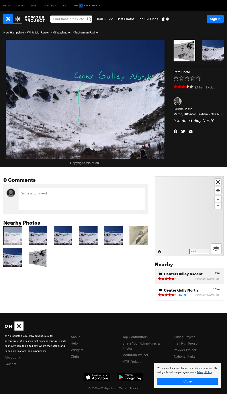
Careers (10, 364)
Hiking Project (184, 337)
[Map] (189, 216)
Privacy (134, 388)
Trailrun (50, 5)
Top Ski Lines (148, 19)
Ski (65, 5)
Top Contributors (135, 337)
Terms (122, 388)
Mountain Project (135, 355)
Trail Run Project (186, 343)
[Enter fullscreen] (218, 182)
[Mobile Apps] (165, 19)
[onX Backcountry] (88, 6)
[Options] (216, 249)
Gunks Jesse (183, 109)
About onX (13, 357)
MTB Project (131, 361)
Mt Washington (62, 32)
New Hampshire (13, 32)
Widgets (77, 350)
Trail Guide (104, 19)
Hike (34, 5)
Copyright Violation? (85, 163)
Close (187, 381)
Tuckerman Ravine (86, 32)
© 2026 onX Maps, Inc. (101, 388)
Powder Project (185, 350)
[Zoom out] (218, 205)
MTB (21, 5)
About (75, 337)
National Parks (185, 356)
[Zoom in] (218, 199)
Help (74, 343)
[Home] (26, 19)
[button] (176, 130)
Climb (7, 5)
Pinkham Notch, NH (209, 114)
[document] (187, 375)
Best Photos (125, 19)
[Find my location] (218, 190)
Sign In (215, 19)
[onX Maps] (14, 329)
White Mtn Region (38, 32)
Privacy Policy (204, 372)
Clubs (75, 356)
